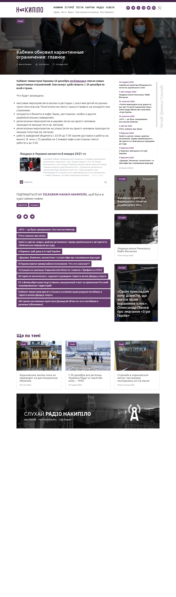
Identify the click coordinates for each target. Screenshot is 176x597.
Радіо (100, 7)
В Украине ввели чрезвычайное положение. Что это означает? (54, 263)
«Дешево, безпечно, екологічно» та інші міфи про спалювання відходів (59, 257)
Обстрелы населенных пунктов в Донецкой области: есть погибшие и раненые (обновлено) (58, 303)
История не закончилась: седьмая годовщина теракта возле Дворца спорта (62, 276)
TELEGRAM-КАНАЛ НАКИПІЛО (65, 194)
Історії (69, 7)
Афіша (56, 12)
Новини (58, 7)
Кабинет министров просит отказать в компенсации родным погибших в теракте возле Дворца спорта (60, 293)
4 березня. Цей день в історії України (39, 251)
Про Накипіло (107, 12)
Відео (71, 12)
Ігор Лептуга (44, 64)
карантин (22, 205)
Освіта (110, 7)
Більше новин (126, 168)
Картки (90, 7)
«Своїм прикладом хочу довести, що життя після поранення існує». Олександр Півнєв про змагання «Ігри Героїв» (135, 108)
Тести (79, 7)
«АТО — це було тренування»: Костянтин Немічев (46, 229)
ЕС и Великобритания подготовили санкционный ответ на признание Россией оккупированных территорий (63, 284)
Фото (64, 12)
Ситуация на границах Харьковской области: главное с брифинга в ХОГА (60, 269)
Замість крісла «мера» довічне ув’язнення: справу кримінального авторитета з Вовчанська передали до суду (62, 243)
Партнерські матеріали (87, 12)
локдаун (34, 205)
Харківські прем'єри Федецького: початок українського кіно (135, 86)
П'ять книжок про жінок (32, 235)
